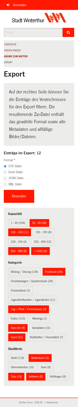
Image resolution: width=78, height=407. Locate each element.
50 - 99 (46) (39, 222)
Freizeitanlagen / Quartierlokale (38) (32, 281)
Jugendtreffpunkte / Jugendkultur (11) (33, 299)
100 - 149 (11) (19, 232)
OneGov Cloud (26, 402)
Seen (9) (46, 367)
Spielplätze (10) (41, 327)
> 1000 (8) (40, 251)
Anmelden (19, 5)
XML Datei (15, 184)
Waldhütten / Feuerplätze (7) (46, 337)
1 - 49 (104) (18, 222)
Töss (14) (16, 376)
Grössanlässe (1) (20, 290)
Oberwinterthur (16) (22, 367)
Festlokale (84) (54, 271)
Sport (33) (17, 337)
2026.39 (38, 402)
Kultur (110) (18, 318)
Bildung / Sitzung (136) (24, 271)
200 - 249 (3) (19, 241)
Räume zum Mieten (15, 56)
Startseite (10, 44)
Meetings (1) (39, 318)
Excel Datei (15, 172)
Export (8, 62)
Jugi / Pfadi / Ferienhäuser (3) (28, 309)
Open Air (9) (18, 327)
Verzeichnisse (12, 50)
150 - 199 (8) (43, 232)
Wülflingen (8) (58, 376)
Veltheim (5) (36, 376)
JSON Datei (15, 178)
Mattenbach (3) (40, 357)
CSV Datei (14, 166)
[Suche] (68, 32)
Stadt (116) (17, 357)
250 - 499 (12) (42, 241)
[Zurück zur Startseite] (39, 19)
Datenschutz (52, 402)
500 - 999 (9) (19, 251)
